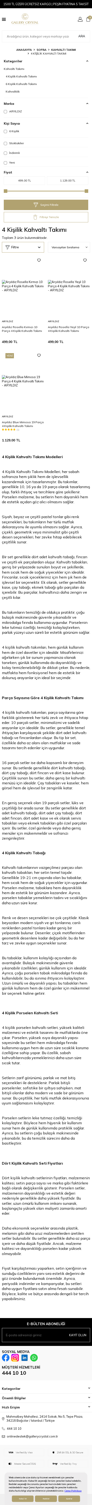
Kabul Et (23, 1498)
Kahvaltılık (13, 91)
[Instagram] (15, 1357)
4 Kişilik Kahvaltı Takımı (21, 76)
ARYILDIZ (15, 111)
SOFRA (41, 49)
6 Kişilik (13, 131)
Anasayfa (24, 49)
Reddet (46, 1498)
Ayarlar (69, 1498)
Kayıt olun (77, 1335)
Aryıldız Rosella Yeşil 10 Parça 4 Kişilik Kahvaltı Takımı (68, 329)
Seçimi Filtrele (49, 205)
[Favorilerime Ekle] (39, 260)
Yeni (11, 162)
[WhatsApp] (34, 1357)
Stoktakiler (16, 143)
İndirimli (14, 153)
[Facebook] (5, 1357)
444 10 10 (14, 1373)
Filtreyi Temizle (49, 217)
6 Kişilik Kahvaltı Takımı (21, 84)
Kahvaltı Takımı (63, 49)
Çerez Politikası (73, 1491)
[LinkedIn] (24, 1357)
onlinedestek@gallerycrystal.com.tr (32, 1436)
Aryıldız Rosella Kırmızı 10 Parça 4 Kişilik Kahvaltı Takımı (22, 329)
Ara (81, 36)
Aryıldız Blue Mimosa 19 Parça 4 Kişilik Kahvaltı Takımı (23, 424)
